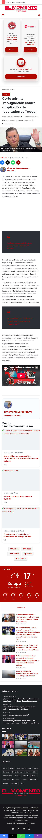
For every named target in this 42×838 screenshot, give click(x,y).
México (34, 776)
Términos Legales (19, 823)
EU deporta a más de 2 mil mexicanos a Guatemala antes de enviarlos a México (27, 647)
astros (12, 768)
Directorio (31, 823)
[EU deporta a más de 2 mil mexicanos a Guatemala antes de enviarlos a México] (8, 648)
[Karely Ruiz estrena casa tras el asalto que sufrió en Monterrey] (34, 752)
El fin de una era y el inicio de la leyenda (17, 497)
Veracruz (14, 783)
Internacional (7, 776)
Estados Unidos (31, 772)
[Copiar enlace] (18, 162)
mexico (15, 549)
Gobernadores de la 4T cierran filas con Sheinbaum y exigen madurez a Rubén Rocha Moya (27, 618)
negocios (15, 779)
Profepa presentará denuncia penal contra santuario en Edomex (19, 246)
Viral (22, 783)
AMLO (4, 768)
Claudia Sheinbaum (24, 768)
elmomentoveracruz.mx (12, 117)
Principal (22, 558)
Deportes (6, 772)
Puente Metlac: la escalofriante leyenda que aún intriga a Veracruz (27, 673)
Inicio (6, 90)
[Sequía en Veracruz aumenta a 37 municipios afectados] (34, 744)
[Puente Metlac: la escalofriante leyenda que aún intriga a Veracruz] (8, 674)
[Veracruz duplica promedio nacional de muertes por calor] (21, 752)
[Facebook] (2, 162)
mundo (28, 549)
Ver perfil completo (12, 415)
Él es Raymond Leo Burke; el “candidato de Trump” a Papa (17, 535)
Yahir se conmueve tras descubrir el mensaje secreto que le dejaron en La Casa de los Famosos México (28, 660)
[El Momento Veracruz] (21, 9)
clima (36, 768)
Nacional (15, 553)
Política (12, 90)
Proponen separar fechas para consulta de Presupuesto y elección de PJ (20, 321)
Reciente (21, 607)
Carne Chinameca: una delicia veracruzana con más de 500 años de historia (20, 458)
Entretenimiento (17, 772)
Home (9, 823)
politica (28, 553)
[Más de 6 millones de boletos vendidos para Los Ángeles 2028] (8, 752)
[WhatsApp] (13, 162)
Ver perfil (11, 171)
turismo (5, 783)
